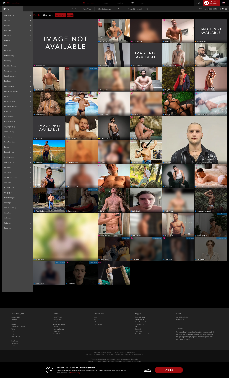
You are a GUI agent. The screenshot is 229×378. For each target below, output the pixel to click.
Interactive (14, 322)
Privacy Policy (75, 373)
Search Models (57, 319)
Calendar (13, 324)
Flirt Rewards (98, 324)
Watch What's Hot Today (18, 327)
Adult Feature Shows (59, 324)
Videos (106, 3)
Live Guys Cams (88, 3)
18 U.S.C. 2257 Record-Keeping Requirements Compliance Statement (114, 362)
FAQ (136, 327)
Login (198, 3)
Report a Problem (140, 317)
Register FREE (15, 317)
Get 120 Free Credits (182, 317)
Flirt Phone (14, 343)
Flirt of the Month (58, 334)
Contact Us (138, 329)
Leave (147, 370)
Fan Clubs (56, 327)
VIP (132, 3)
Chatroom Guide (140, 324)
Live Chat (14, 319)
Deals (13, 346)
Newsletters (138, 331)
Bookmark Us (180, 319)
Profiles (120, 3)
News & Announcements (142, 334)
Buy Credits (14, 341)
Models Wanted (57, 317)
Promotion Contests (58, 329)
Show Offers (56, 331)
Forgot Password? (140, 322)
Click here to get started (183, 339)
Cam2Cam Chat (15, 336)
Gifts (95, 322)
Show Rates (56, 322)
